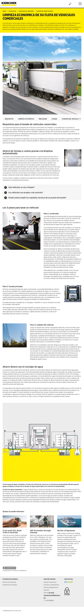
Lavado (54, 119)
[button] (80, 118)
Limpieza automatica (26, 119)
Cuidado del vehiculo (70, 119)
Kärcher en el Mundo (9, 582)
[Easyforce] (42, 521)
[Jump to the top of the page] (78, 607)
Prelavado (43, 119)
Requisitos (9, 119)
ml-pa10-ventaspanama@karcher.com (52, 595)
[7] (15, 521)
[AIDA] (69, 521)
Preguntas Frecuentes (10, 585)
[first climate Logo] (68, 582)
